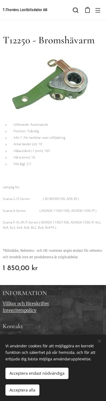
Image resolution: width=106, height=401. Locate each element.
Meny (97, 10)
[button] (76, 10)
